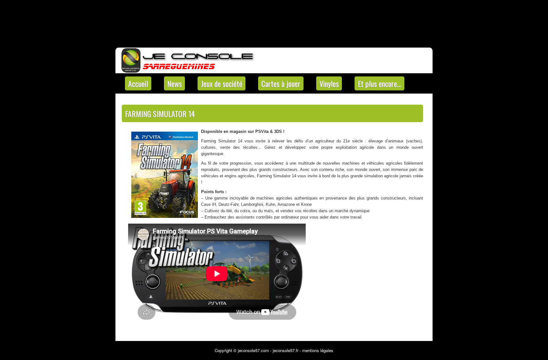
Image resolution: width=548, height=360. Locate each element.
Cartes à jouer (280, 83)
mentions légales (317, 350)
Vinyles (329, 83)
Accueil (138, 83)
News (174, 83)
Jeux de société (221, 83)
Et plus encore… (379, 83)
